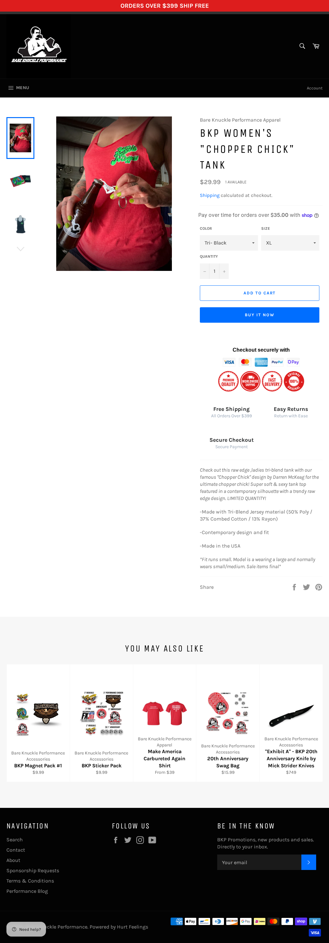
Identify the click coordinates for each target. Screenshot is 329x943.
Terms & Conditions (30, 881)
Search (14, 840)
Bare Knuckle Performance (56, 927)
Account (315, 88)
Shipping (209, 195)
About (13, 860)
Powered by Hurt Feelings (119, 927)
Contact (15, 850)
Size (265, 228)
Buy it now (259, 314)
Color (206, 228)
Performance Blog (27, 891)
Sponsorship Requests (32, 870)
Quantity (209, 256)
